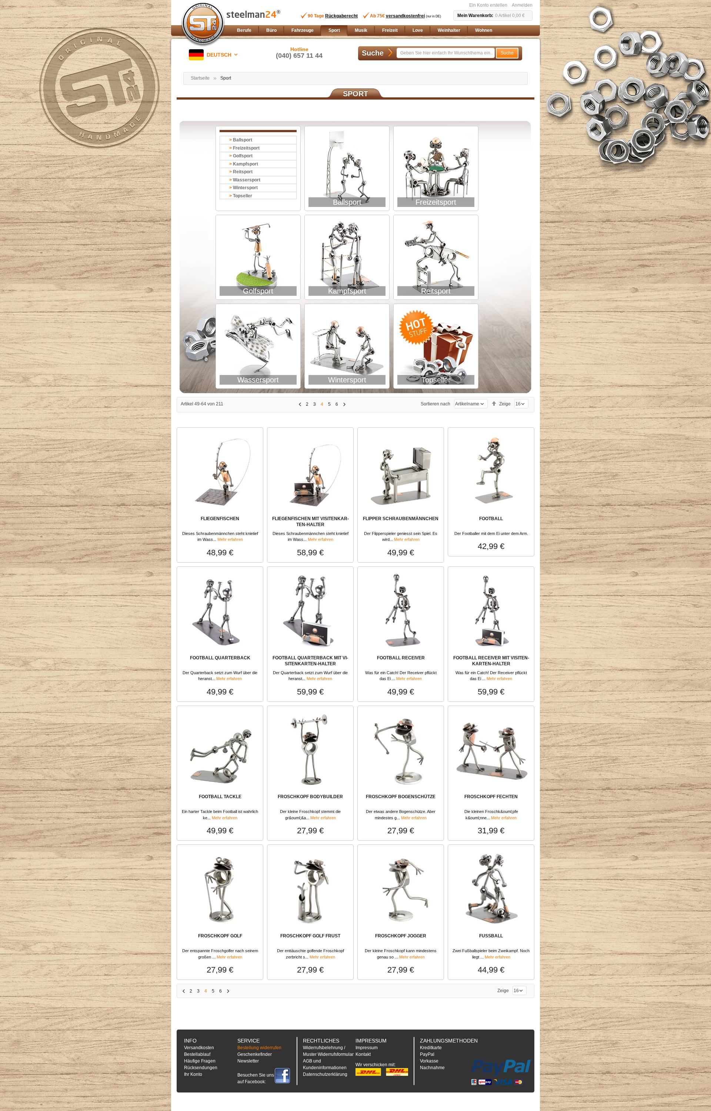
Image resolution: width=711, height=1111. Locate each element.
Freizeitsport (246, 148)
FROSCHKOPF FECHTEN (491, 796)
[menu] (383, 30)
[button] (214, 54)
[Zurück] (300, 404)
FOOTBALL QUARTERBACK (220, 657)
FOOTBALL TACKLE (220, 796)
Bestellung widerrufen (259, 1047)
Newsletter (248, 1061)
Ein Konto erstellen (488, 5)
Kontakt (363, 1054)
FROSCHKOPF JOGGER (400, 935)
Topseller (242, 195)
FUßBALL (491, 935)
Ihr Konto (193, 1074)
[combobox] (446, 53)
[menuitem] (244, 30)
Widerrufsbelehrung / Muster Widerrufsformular (328, 1051)
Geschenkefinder (254, 1054)
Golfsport (243, 155)
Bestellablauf (197, 1054)
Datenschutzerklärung (325, 1074)
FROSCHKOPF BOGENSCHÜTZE (400, 796)
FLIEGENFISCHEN (220, 518)
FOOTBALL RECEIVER (401, 657)
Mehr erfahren (230, 539)
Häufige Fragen (200, 1061)
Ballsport (242, 140)
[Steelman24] (203, 24)
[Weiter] (344, 404)
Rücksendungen (200, 1067)
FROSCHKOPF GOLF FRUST (310, 935)
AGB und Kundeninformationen (325, 1064)
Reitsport (243, 171)
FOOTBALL (491, 518)
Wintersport (245, 187)
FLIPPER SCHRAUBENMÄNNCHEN (400, 518)
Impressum (367, 1047)
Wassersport (246, 180)
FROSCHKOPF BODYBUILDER (310, 796)
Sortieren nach (435, 403)
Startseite (200, 78)
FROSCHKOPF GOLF (220, 935)
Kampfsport (245, 164)
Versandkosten (199, 1047)
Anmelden (522, 5)
